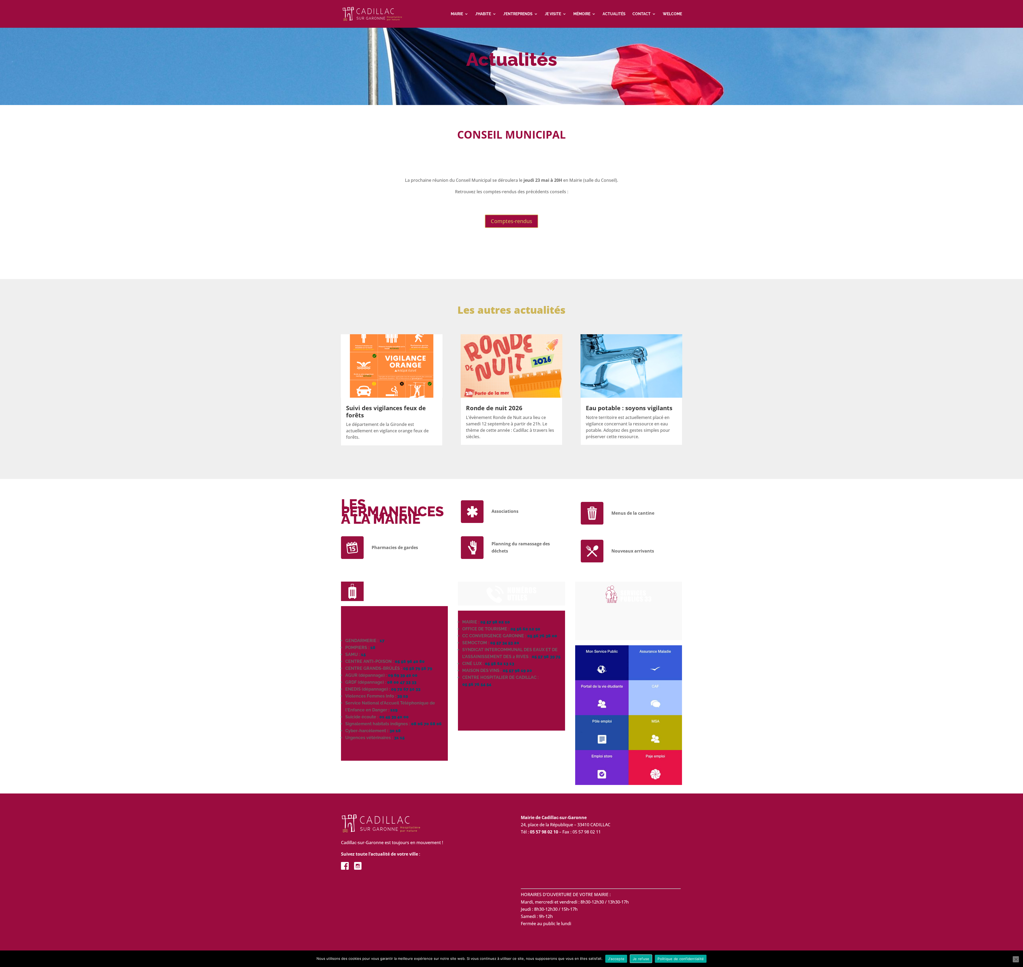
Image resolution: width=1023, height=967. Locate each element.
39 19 (402, 696)
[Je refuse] (1016, 959)
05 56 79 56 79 (417, 668)
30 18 (395, 730)
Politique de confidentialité (680, 959)
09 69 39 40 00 (402, 675)
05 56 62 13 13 (499, 663)
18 (372, 647)
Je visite (553, 14)
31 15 (399, 737)
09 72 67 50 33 (405, 689)
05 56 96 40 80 (410, 661)
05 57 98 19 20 (517, 670)
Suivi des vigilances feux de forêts (386, 411)
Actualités (614, 14)
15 (363, 654)
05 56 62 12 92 (525, 628)
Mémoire (581, 14)
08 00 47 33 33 (401, 682)
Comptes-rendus (511, 221)
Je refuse (641, 959)
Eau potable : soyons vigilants (629, 408)
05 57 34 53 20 (504, 642)
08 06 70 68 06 (426, 723)
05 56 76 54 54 (476, 684)
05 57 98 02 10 (495, 621)
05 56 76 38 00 (542, 635)
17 (382, 640)
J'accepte (616, 959)
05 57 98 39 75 (546, 656)
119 (393, 709)
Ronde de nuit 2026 (494, 408)
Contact (641, 14)
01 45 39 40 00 (394, 716)
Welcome (672, 14)
